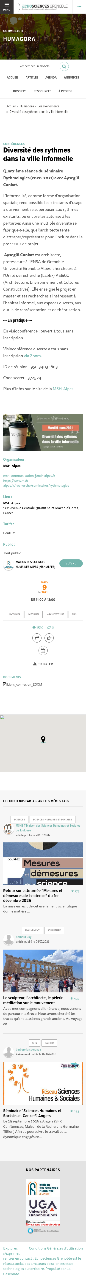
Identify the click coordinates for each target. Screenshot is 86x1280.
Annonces (71, 78)
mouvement (32, 930)
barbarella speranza (28, 1050)
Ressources (42, 91)
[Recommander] (49, 638)
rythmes (14, 614)
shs (74, 614)
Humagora (19, 39)
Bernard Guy (23, 937)
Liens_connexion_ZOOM (24, 684)
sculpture (54, 930)
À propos (65, 91)
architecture (55, 614)
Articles (32, 78)
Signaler (45, 664)
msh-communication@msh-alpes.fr (29, 475)
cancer (49, 1043)
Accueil (12, 78)
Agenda (51, 78)
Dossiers (19, 91)
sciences (19, 819)
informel (33, 614)
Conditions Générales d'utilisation (56, 1248)
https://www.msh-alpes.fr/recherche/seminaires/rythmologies (36, 483)
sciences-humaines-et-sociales (52, 819)
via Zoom (32, 355)
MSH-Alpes (63, 388)
